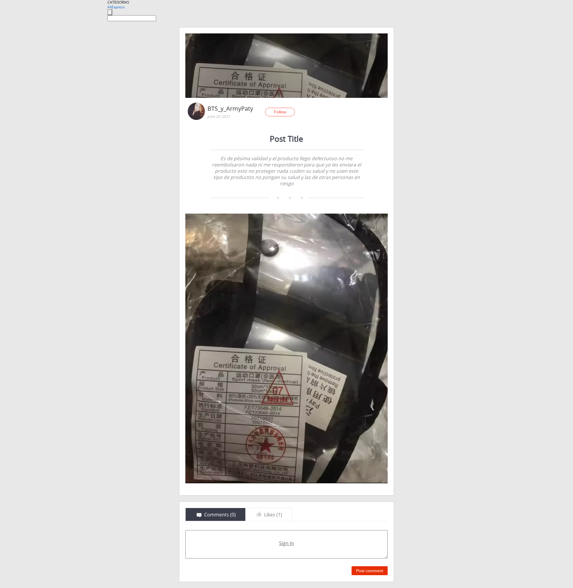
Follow (280, 111)
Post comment (369, 570)
